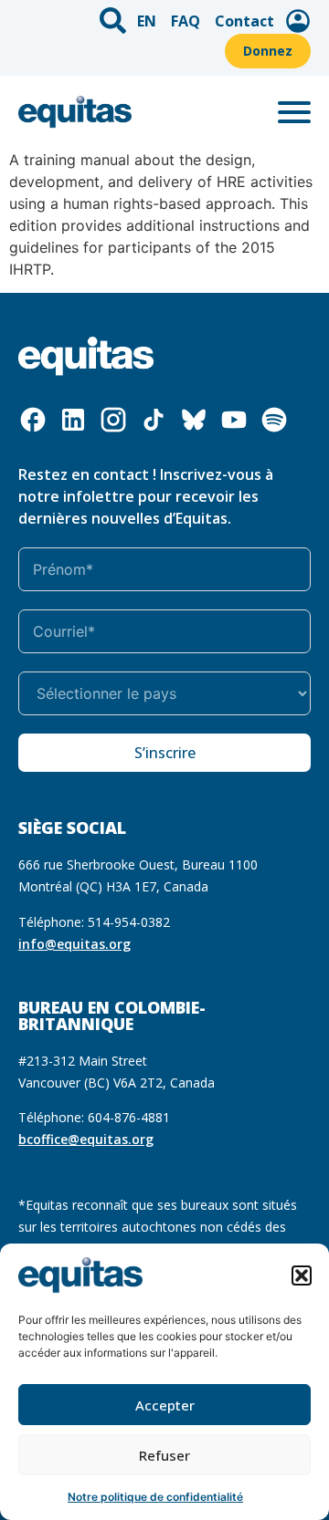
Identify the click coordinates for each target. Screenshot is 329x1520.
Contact (244, 21)
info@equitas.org (74, 944)
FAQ (185, 21)
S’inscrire (165, 753)
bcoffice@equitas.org (86, 1139)
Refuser (164, 1455)
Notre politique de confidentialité (155, 1497)
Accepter (165, 1405)
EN (146, 21)
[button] (301, 1275)
